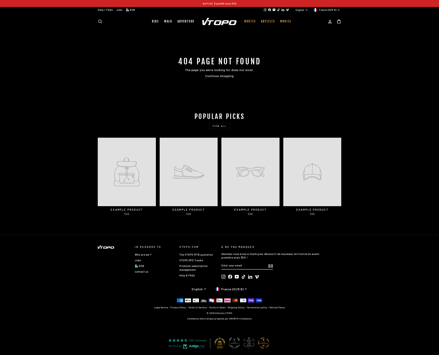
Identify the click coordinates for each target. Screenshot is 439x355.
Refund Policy (277, 307)
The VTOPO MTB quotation (196, 254)
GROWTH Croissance (240, 318)
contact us (141, 271)
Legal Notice (161, 307)
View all (220, 126)
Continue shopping (219, 76)
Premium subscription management (193, 267)
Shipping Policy (236, 307)
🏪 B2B (130, 9)
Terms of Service (197, 307)
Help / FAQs (105, 9)
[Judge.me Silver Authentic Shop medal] (234, 342)
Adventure (186, 21)
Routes (250, 21)
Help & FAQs (187, 275)
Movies (285, 21)
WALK (168, 21)
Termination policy (257, 307)
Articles (268, 21)
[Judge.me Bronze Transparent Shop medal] (263, 342)
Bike (155, 21)
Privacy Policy (178, 307)
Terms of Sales (217, 307)
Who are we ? (143, 254)
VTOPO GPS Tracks (191, 260)
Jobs (119, 9)
